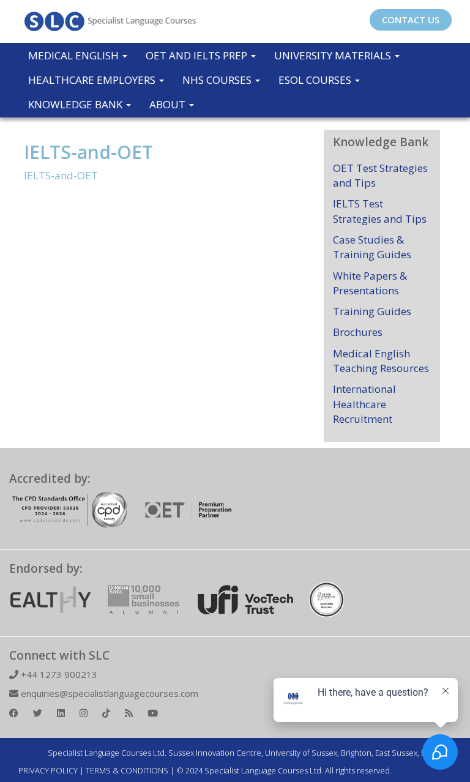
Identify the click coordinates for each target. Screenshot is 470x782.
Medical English (74, 55)
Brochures (357, 332)
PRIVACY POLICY (48, 770)
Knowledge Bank (76, 104)
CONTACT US (410, 19)
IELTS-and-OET (88, 152)
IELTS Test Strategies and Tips (380, 210)
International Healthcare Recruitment (364, 404)
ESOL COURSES (316, 80)
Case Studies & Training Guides (372, 247)
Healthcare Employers (93, 80)
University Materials (334, 55)
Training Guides (372, 311)
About (168, 104)
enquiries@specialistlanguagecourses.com (108, 693)
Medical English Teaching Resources (381, 360)
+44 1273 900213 (57, 674)
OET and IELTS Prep (198, 55)
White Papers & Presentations (370, 283)
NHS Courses (218, 80)
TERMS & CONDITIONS (127, 770)
